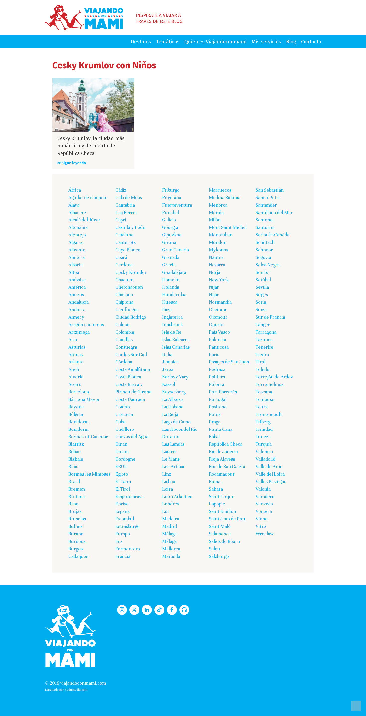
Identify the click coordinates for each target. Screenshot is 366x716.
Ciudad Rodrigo (130, 317)
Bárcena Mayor (84, 399)
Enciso (122, 504)
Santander (266, 205)
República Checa (225, 444)
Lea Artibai (173, 466)
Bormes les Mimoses (89, 474)
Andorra (76, 309)
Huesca (169, 302)
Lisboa (168, 481)
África (74, 190)
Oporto (216, 324)
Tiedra (262, 354)
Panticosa (219, 347)
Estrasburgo (127, 526)
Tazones (264, 339)
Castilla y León (130, 227)
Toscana (264, 392)
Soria (261, 302)
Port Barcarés (223, 392)
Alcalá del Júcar (84, 220)
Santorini (265, 227)
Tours (261, 407)
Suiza (261, 309)
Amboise (77, 280)
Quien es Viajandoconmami (215, 42)
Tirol (260, 362)
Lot (165, 511)
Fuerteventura (177, 205)
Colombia (124, 332)
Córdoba (123, 362)
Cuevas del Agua (131, 436)
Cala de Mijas (128, 197)
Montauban (220, 235)
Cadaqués (78, 556)
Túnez (262, 436)
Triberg (263, 422)
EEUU (121, 466)
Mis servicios (266, 42)
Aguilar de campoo (87, 197)
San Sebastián (270, 190)
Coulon (122, 407)
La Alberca (172, 399)
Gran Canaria (175, 250)
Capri (120, 220)
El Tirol (122, 489)
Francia (122, 556)
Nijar (214, 287)
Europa (122, 534)
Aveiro (74, 384)
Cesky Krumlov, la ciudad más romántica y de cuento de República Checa (91, 146)
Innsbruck (172, 324)
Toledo (262, 369)
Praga (214, 422)
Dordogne (125, 459)
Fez (118, 541)
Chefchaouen (129, 287)
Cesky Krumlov (131, 272)
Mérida (216, 212)
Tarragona (266, 332)
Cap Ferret (126, 212)
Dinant (122, 451)
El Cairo (123, 481)
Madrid (169, 526)
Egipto (121, 474)
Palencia (217, 339)
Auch (73, 369)
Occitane (218, 309)
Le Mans (171, 459)
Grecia (169, 265)
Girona (169, 242)
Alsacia (75, 265)
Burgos (75, 549)
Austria (75, 377)
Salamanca (220, 534)
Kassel (168, 384)
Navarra (217, 265)
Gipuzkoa (171, 235)
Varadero (265, 496)
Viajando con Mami (84, 17)
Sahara (216, 489)
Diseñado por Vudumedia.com (66, 689)
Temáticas (168, 42)
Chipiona (124, 302)
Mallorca (171, 549)
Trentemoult (269, 414)
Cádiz (120, 190)
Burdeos (76, 541)
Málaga (169, 534)
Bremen (76, 489)
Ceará (121, 257)
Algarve (76, 242)
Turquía (264, 444)
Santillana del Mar (274, 212)
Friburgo (171, 190)
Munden (217, 242)
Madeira (170, 519)
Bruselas (77, 519)
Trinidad (264, 429)
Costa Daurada (130, 399)
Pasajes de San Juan (229, 362)
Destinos (141, 42)
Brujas (74, 511)
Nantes (216, 257)
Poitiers (217, 377)
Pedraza (217, 369)
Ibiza (167, 309)
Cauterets (125, 242)
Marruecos (220, 190)
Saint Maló (220, 526)
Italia (167, 354)
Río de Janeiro (223, 451)
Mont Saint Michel (228, 227)
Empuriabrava (129, 496)
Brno (73, 504)
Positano (218, 407)
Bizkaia (75, 459)
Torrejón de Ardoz (274, 377)
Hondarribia (174, 294)
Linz (166, 474)
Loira (167, 489)
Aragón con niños (86, 324)
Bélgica (75, 414)
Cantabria (125, 205)
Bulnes (75, 526)
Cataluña (124, 235)
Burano (75, 534)
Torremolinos (269, 384)
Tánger (263, 324)
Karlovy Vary (175, 377)
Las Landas (173, 444)
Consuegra (126, 347)
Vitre (261, 526)
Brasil (74, 481)
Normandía (220, 302)
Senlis (262, 272)
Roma (214, 481)
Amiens (76, 294)
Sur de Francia (270, 317)
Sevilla (262, 287)
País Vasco (219, 332)
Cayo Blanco (127, 250)
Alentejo (77, 235)
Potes (214, 414)
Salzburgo (219, 556)
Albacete (77, 212)
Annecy (76, 317)
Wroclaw (265, 534)
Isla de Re (171, 332)
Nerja (214, 272)
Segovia (263, 257)
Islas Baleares (175, 339)
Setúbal (263, 280)
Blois (73, 466)
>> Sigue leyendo (71, 163)
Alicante (76, 250)
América (77, 287)
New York (219, 280)
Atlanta (75, 362)
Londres (170, 504)
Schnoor (264, 250)
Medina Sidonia (224, 197)
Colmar (122, 324)
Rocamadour (222, 474)
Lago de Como (176, 422)
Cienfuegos (126, 309)
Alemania (78, 227)
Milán (215, 220)
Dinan (121, 444)
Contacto (311, 42)
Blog (291, 42)
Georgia (170, 227)
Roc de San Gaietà (227, 466)
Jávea (167, 369)
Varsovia (264, 504)
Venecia (264, 511)
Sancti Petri (268, 197)
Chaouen (124, 280)
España (122, 511)
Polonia (216, 384)
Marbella (171, 556)
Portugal (217, 399)
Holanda (170, 287)
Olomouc (218, 317)
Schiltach (265, 242)
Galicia (169, 220)
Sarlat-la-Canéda (272, 235)
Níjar (214, 294)
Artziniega (79, 332)
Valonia (263, 489)
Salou (214, 549)
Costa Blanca (128, 377)
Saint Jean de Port (227, 519)
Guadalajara (174, 272)
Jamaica (170, 362)
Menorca (218, 205)
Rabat (214, 436)
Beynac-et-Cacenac (88, 436)
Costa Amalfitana (132, 369)
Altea (73, 272)
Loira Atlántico (177, 496)
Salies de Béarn (224, 541)
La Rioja (170, 414)
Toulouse (265, 399)
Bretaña (76, 496)
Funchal (170, 212)
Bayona (76, 407)
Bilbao (74, 451)
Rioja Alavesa (222, 459)
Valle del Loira (270, 474)
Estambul (124, 519)
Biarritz (76, 444)
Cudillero (124, 429)
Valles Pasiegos (271, 481)
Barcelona (78, 392)
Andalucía (78, 302)
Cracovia (124, 414)
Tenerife (264, 347)
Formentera (127, 549)
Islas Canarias (176, 347)
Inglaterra (172, 317)
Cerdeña (124, 265)
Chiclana (124, 294)
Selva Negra (268, 265)
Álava (73, 205)
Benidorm (78, 422)
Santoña (264, 220)
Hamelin (171, 280)
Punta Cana (220, 429)
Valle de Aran (269, 466)
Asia (72, 339)
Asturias (76, 347)
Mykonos (218, 250)
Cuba (120, 422)
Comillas (124, 339)
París (214, 354)
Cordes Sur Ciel (131, 354)
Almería (76, 257)
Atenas (75, 354)
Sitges (262, 294)
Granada (170, 257)
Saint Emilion (222, 511)
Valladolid (265, 459)
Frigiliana (171, 197)
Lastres (169, 451)
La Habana (172, 407)
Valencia (264, 451)
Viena (261, 519)
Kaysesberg (173, 392)
